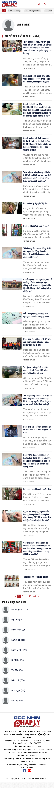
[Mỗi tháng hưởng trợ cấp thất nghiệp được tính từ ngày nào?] (12, 318)
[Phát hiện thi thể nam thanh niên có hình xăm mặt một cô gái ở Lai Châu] (12, 431)
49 (34, 596)
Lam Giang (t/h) (18, 640)
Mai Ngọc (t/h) (18, 690)
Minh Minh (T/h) (19, 650)
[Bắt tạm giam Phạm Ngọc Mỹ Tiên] (12, 494)
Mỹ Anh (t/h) (17, 619)
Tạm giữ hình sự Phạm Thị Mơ (35, 576)
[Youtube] (29, 770)
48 (30, 596)
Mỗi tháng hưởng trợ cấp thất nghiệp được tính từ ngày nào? (36, 315)
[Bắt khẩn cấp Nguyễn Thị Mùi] (12, 208)
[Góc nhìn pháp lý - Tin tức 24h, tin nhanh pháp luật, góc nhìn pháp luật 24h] (10, 4)
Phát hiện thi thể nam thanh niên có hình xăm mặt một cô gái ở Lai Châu (37, 429)
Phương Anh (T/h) (19, 609)
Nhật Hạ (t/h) (17, 660)
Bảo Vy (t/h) (17, 700)
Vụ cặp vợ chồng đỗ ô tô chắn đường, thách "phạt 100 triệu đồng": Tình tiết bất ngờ (35, 370)
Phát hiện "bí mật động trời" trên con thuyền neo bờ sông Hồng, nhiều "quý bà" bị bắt (37, 341)
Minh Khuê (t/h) (18, 629)
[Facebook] (24, 770)
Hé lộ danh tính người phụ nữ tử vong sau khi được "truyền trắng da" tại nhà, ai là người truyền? (36, 78)
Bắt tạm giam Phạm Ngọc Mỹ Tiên (37, 489)
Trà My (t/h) (17, 670)
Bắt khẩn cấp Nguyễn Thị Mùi (35, 203)
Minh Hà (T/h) (18, 680)
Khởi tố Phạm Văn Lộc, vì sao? (36, 225)
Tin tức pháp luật (32, 11)
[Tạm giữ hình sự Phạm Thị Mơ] (12, 581)
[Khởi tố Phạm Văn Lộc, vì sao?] (12, 230)
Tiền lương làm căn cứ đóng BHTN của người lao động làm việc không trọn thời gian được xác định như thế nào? (37, 253)
